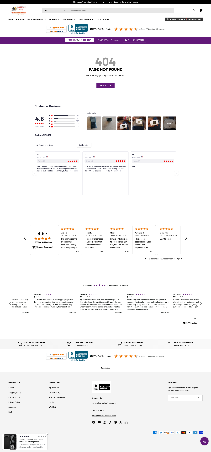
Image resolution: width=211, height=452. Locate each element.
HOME (10, 19)
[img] (42, 238)
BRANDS (53, 19)
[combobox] (108, 10)
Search (11, 387)
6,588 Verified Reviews (42, 242)
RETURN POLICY (70, 19)
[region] (105, 303)
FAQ (10, 412)
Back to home (105, 85)
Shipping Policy (14, 392)
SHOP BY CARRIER (35, 19)
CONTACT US (103, 19)
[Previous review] (24, 238)
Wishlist (52, 407)
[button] (201, 10)
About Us (12, 407)
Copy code (140, 40)
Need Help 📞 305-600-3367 (79, 40)
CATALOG (20, 19)
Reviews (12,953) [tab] (43, 135)
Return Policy (14, 397)
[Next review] (186, 238)
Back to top (105, 368)
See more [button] (74, 171)
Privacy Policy (14, 402)
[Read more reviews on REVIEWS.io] (190, 323)
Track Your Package (57, 397)
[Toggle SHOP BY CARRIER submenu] (45, 19)
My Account (54, 387)
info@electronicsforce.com (104, 415)
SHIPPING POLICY (87, 19)
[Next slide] (176, 173)
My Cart (52, 402)
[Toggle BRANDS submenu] (58, 19)
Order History (54, 392)
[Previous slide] (34, 173)
